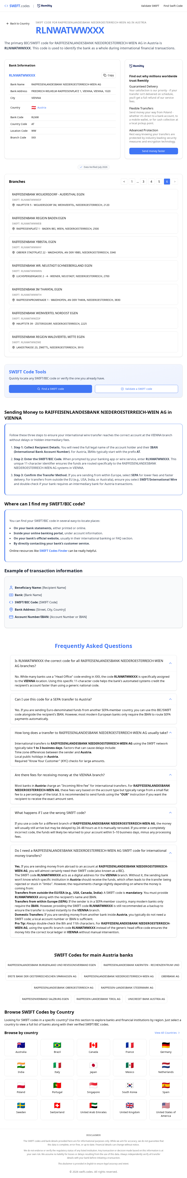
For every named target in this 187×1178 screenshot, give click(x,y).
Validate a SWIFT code (138, 389)
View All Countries (166, 1032)
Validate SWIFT (150, 5)
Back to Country (19, 23)
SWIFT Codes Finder (53, 551)
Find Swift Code (173, 5)
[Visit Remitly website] (44, 6)
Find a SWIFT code (53, 389)
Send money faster (153, 151)
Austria (41, 107)
